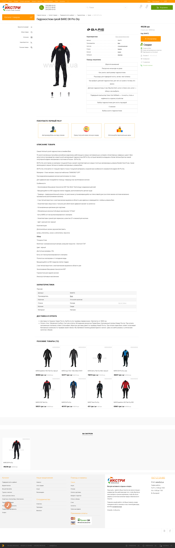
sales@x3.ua (159, 482)
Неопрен (120, 55)
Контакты (62, 1)
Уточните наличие (122, 46)
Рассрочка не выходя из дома (112, 68)
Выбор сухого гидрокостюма (112, 111)
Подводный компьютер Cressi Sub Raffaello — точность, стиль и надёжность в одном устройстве (112, 96)
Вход (149, 1)
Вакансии (39, 510)
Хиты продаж (40, 485)
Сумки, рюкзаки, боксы (8, 495)
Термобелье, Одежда (8, 502)
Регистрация (155, 1)
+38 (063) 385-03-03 (13, 545)
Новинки (38, 482)
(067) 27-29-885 (158, 478)
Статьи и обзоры (48, 1)
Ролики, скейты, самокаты (9, 505)
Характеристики (24, 42)
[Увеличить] (60, 65)
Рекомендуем (40, 492)
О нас (56, 1)
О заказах (112, 107)
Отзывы (16, 1)
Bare (119, 43)
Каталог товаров (12, 17)
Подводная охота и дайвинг (9, 482)
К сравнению (146, 62)
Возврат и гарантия (37, 1)
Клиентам (39, 504)
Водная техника (6, 485)
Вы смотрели (87, 434)
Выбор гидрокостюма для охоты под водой (112, 102)
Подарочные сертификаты (9, 509)
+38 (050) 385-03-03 (39, 545)
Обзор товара (25, 32)
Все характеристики (122, 37)
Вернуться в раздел (23, 27)
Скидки (4, 512)
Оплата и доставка (25, 1)
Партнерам (39, 507)
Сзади (119, 52)
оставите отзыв (117, 506)
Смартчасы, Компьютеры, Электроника (13, 499)
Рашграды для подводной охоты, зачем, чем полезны (112, 76)
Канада (120, 49)
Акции (10, 1)
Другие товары (122, 303)
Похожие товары (24, 47)
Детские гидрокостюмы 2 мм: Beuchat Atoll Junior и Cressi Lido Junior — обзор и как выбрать (112, 89)
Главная (4, 1)
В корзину (151, 39)
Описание (26, 37)
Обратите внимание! (112, 64)
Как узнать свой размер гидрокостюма (112, 72)
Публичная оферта (76, 509)
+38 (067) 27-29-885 (26, 545)
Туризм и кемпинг (7, 492)
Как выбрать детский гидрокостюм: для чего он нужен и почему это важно (112, 82)
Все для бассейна (7, 489)
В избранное (146, 59)
